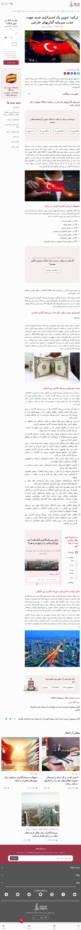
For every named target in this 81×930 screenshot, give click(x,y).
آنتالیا (55, 687)
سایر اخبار (16, 136)
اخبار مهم (16, 107)
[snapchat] (6, 894)
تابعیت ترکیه (15, 146)
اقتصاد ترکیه (60, 11)
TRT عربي (72, 702)
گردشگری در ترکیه (13, 119)
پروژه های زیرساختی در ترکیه (11, 126)
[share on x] (68, 73)
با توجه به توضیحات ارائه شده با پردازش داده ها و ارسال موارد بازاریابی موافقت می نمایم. (10, 54)
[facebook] (63, 894)
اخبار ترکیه (70, 11)
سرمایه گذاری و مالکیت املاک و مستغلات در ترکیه (11, 113)
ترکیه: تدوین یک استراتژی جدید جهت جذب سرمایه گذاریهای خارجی (32, 11)
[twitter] (52, 894)
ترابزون (43, 687)
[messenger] (17, 894)
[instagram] (40, 894)
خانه (78, 11)
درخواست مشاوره (52, 270)
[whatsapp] (29, 894)
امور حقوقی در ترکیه (12, 132)
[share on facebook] (75, 73)
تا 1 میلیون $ (29, 131)
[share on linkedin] (71, 73)
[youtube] (74, 894)
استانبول (68, 687)
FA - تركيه (43, 917)
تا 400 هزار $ (44, 131)
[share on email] (65, 73)
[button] (7, 37)
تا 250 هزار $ (59, 131)
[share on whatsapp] (78, 73)
